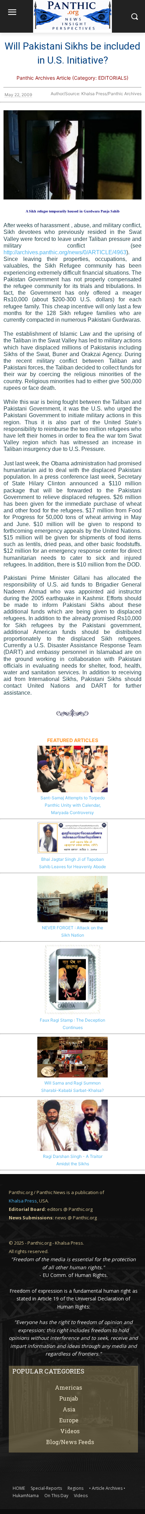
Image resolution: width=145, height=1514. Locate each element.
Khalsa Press (23, 1201)
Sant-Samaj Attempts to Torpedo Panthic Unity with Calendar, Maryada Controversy (72, 805)
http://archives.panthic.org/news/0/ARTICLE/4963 (65, 252)
